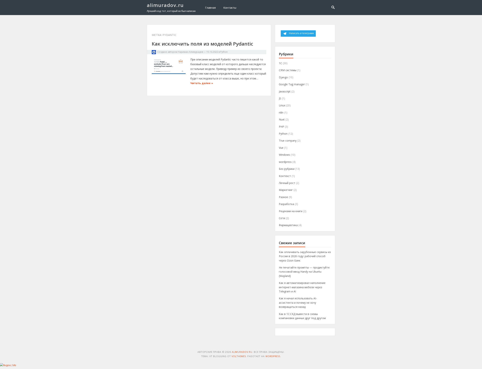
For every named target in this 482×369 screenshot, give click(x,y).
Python (224, 51)
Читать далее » (201, 83)
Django (283, 77)
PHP (281, 126)
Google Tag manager (292, 84)
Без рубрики (286, 169)
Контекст (285, 176)
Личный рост (287, 183)
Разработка (286, 204)
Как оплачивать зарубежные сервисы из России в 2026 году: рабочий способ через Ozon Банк (305, 256)
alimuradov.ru (165, 5)
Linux (282, 105)
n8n (281, 112)
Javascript (285, 91)
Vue (281, 147)
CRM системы (287, 70)
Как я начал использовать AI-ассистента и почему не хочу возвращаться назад (298, 303)
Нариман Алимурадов (190, 51)
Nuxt (282, 119)
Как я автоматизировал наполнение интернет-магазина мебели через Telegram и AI (302, 287)
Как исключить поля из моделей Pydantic (202, 43)
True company (288, 140)
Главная (210, 7)
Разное (283, 197)
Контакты (229, 7)
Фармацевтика (288, 225)
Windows (284, 154)
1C (280, 63)
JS (280, 98)
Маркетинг (286, 190)
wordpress (285, 162)
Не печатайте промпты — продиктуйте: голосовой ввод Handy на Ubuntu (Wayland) (304, 272)
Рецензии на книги (290, 211)
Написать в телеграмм (301, 33)
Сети (282, 218)
